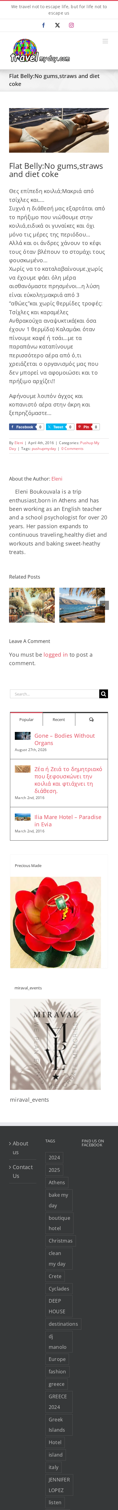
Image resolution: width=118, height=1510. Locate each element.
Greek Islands (57, 1424)
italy (53, 1467)
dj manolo (58, 1341)
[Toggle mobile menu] (106, 41)
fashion (57, 1371)
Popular (26, 719)
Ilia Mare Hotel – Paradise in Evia (68, 820)
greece (57, 1384)
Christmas (61, 1240)
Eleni (19, 442)
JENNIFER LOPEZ (59, 1485)
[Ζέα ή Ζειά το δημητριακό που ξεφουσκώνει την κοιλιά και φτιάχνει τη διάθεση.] (23, 769)
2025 (54, 1170)
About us (20, 1147)
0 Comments (72, 448)
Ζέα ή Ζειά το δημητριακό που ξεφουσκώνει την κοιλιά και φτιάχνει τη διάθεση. (68, 779)
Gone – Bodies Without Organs (64, 739)
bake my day (58, 1200)
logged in (56, 654)
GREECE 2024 (58, 1401)
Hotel (55, 1442)
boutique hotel (59, 1223)
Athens (57, 1182)
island (56, 1454)
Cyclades (59, 1288)
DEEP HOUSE (57, 1306)
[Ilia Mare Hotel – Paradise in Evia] (23, 817)
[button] (13, 605)
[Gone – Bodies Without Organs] (23, 736)
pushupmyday (44, 448)
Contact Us (23, 1171)
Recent (59, 719)
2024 (54, 1157)
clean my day (57, 1258)
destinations (63, 1324)
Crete (55, 1276)
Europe (57, 1359)
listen (55, 1502)
